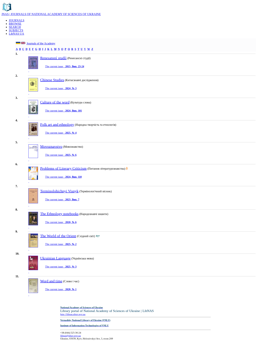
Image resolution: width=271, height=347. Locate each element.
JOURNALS (16, 20)
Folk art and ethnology (57, 124)
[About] (7, 11)
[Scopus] (98, 236)
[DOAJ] (127, 168)
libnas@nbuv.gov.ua (70, 335)
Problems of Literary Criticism (63, 168)
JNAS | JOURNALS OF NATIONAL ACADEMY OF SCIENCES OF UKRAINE (51, 14)
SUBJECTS (16, 30)
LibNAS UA (16, 33)
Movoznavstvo (51, 146)
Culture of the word (55, 102)
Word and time (51, 281)
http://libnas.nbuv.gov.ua (72, 314)
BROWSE (15, 23)
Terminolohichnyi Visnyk (59, 191)
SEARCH (15, 27)
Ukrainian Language (55, 258)
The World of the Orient (58, 236)
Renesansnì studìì (53, 58)
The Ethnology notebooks (59, 214)
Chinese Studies (52, 80)
